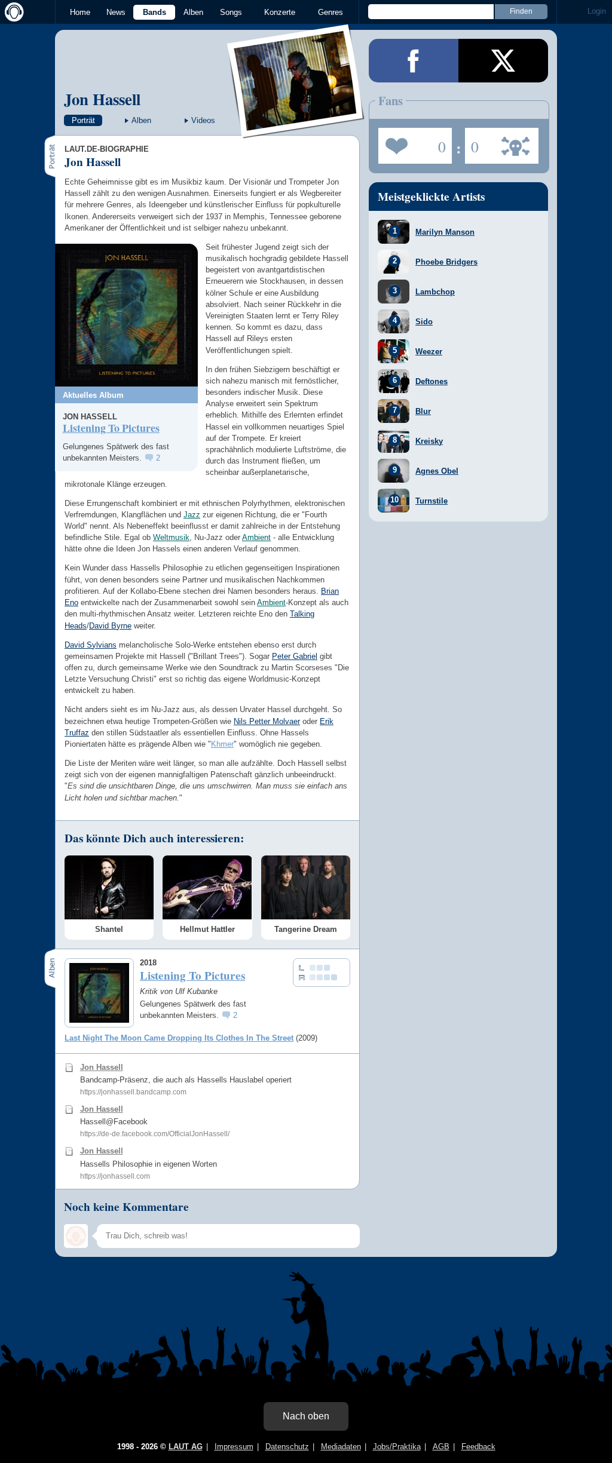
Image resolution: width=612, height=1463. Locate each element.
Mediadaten (341, 1446)
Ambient (256, 537)
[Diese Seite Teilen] (413, 60)
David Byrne (110, 625)
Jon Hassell (102, 99)
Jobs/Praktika (397, 1446)
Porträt (83, 120)
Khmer (222, 744)
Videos (203, 120)
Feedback (478, 1446)
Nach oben (306, 1416)
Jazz (191, 514)
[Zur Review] (126, 315)
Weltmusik (171, 537)
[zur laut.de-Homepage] (12, 12)
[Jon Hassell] (296, 130)
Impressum (234, 1446)
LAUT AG (186, 1446)
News (116, 12)
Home (80, 12)
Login (596, 11)
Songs (231, 12)
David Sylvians (91, 644)
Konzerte (279, 12)
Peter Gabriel (294, 656)
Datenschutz (287, 1446)
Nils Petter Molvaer (267, 721)
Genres (330, 12)
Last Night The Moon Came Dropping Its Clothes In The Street (179, 1037)
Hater (472, 142)
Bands (154, 12)
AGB (441, 1446)
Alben (193, 12)
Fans (412, 142)
